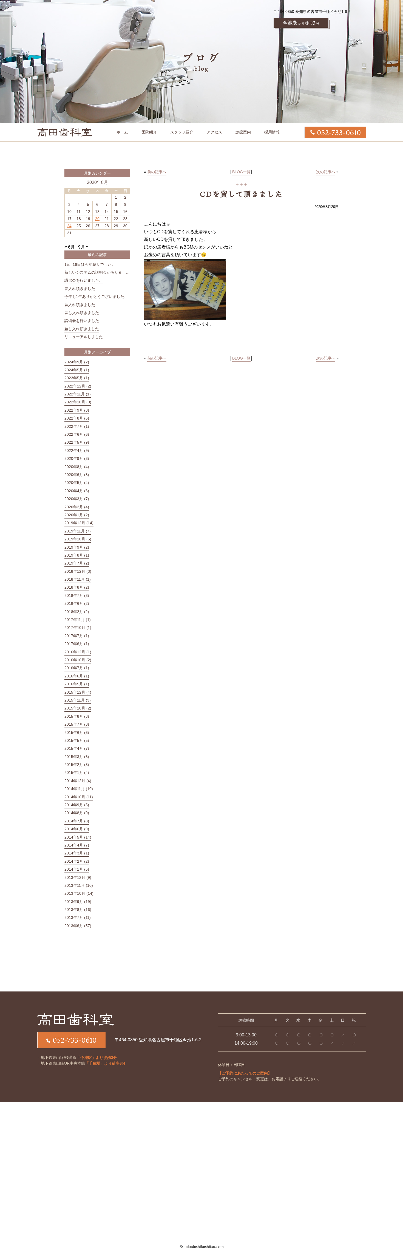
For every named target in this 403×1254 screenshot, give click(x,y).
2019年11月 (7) (77, 531)
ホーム (122, 132)
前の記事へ (156, 172)
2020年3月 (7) (76, 499)
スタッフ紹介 (181, 132)
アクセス (214, 132)
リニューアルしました (83, 337)
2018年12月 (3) (77, 571)
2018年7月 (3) (76, 595)
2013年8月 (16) (77, 909)
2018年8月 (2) (76, 587)
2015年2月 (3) (76, 764)
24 (69, 226)
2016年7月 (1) (76, 668)
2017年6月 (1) (76, 644)
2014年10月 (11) (78, 797)
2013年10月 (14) (78, 893)
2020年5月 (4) (76, 482)
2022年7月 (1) (76, 426)
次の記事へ (325, 172)
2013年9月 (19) (77, 901)
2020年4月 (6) (76, 491)
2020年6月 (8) (76, 474)
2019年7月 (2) (76, 563)
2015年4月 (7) (76, 748)
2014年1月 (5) (76, 869)
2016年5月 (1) (76, 684)
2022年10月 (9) (77, 402)
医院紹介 (149, 132)
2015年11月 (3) (77, 700)
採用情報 (272, 132)
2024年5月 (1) (76, 370)
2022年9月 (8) (76, 410)
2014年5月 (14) (77, 837)
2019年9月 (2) (76, 547)
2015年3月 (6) (76, 756)
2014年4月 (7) (76, 845)
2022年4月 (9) (76, 450)
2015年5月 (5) (76, 740)
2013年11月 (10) (78, 885)
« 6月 (69, 247)
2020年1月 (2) (76, 515)
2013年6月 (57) (77, 926)
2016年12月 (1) (77, 652)
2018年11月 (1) (77, 579)
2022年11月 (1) (77, 394)
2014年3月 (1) (76, 853)
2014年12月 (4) (77, 781)
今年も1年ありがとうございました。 (96, 296)
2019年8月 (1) (76, 555)
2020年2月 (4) (76, 507)
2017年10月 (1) (77, 627)
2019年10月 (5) (77, 539)
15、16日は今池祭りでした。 (89, 264)
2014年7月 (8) (76, 821)
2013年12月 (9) (77, 877)
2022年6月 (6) (76, 434)
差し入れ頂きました (81, 312)
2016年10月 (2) (77, 660)
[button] (243, 132)
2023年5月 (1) (76, 378)
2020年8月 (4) (76, 466)
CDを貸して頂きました (241, 194)
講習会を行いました (81, 320)
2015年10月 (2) (77, 708)
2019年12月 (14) (78, 523)
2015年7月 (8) (76, 724)
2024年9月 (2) (76, 362)
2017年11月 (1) (77, 619)
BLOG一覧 (241, 172)
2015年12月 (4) (77, 692)
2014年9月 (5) (76, 805)
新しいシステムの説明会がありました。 (99, 272)
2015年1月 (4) (76, 772)
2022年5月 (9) (76, 442)
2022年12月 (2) (77, 386)
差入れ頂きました (79, 288)
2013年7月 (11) (77, 917)
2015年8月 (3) (76, 716)
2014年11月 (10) (78, 788)
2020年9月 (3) (76, 458)
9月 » (83, 247)
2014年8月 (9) (76, 813)
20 (97, 218)
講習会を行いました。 (83, 280)
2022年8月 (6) (76, 418)
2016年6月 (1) (76, 676)
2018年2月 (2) (76, 611)
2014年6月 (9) (76, 829)
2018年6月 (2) (76, 603)
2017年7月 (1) (76, 636)
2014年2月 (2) (76, 861)
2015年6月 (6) (76, 732)
